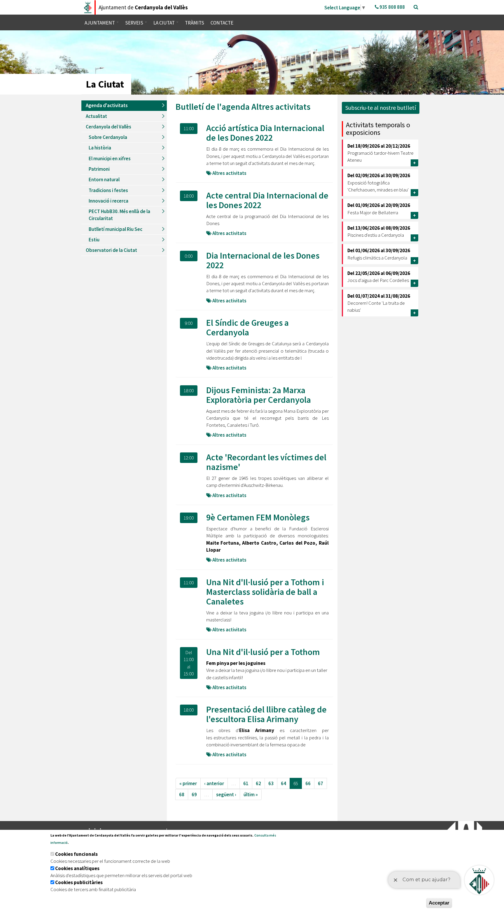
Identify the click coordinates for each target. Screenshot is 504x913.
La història (100, 147)
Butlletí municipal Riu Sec (115, 229)
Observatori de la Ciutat (111, 250)
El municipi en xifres (110, 158)
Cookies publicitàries (79, 882)
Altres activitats (280, 106)
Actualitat (96, 116)
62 (258, 783)
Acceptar (439, 903)
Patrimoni (99, 169)
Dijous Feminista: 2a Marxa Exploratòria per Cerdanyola (258, 394)
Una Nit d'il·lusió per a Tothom (263, 651)
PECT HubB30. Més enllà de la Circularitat (119, 215)
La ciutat (164, 23)
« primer (188, 783)
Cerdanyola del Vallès (108, 126)
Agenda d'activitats (107, 105)
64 (283, 783)
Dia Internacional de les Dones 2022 (262, 260)
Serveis (134, 23)
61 (246, 783)
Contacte (222, 23)
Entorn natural (104, 179)
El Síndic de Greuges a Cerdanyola (247, 327)
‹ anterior (214, 783)
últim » (251, 794)
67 (320, 783)
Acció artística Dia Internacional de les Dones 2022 (265, 132)
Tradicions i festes (108, 190)
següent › (226, 794)
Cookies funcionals (76, 854)
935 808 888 (392, 7)
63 (271, 783)
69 (194, 794)
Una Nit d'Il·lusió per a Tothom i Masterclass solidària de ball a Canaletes (265, 591)
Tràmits (194, 23)
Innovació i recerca (108, 201)
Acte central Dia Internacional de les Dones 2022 (267, 200)
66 (308, 783)
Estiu (94, 239)
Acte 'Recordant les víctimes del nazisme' (266, 462)
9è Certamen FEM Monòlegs (257, 517)
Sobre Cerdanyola (108, 137)
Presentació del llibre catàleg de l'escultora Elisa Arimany (266, 714)
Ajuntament (100, 23)
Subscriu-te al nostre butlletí (380, 107)
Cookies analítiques (77, 868)
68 (181, 794)
